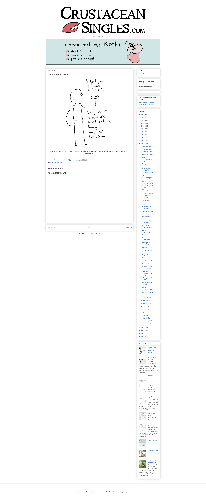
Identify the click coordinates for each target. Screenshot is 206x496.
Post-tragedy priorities (146, 239)
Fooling (150, 424)
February (146, 321)
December (146, 146)
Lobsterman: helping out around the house (152, 349)
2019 (143, 132)
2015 (143, 143)
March (145, 318)
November (146, 149)
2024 (143, 117)
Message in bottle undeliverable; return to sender (148, 193)
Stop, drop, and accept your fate (147, 273)
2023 (143, 120)
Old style (150, 375)
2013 (143, 330)
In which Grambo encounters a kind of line (152, 388)
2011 (143, 336)
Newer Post (51, 228)
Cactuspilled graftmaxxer (152, 462)
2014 (143, 327)
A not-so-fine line (148, 261)
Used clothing (147, 264)
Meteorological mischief (147, 217)
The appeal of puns (147, 279)
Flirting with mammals (146, 243)
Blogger (126, 492)
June (145, 309)
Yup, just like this (148, 258)
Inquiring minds (153, 397)
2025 (143, 114)
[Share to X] (81, 160)
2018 (143, 135)
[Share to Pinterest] (85, 160)
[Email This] (77, 160)
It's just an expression (146, 226)
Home (90, 228)
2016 (143, 140)
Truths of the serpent (146, 221)
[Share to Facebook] (83, 160)
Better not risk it (147, 154)
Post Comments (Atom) (94, 233)
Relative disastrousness (147, 159)
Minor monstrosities (147, 288)
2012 (143, 333)
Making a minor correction (147, 293)
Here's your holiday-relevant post (147, 170)
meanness (55, 163)
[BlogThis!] (79, 160)
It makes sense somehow (147, 267)
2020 (143, 129)
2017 (143, 138)
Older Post (128, 228)
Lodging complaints (146, 165)
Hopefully (145, 255)
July (144, 306)
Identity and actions (151, 414)
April (144, 315)
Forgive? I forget (148, 235)
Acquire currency (146, 231)
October (146, 297)
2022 (143, 123)
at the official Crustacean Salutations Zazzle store (147, 103)
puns (61, 163)
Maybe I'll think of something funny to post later (147, 184)
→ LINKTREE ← (144, 74)
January (146, 324)
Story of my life (153, 450)
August (145, 303)
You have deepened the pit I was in (147, 202)
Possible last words (146, 207)
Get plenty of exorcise (152, 358)
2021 (143, 126)
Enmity (144, 247)
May (144, 312)
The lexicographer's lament (148, 177)
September (147, 300)
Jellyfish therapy (147, 151)
